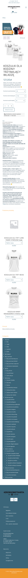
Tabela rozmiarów (6, 123)
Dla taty (8, 385)
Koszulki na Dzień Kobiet (13, 458)
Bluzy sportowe (8, 356)
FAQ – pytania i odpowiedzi (12, 524)
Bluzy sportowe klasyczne (12, 358)
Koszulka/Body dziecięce (11, 387)
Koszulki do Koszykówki (11, 416)
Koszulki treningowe (10, 436)
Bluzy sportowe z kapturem (12, 363)
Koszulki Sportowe (9, 397)
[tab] (14, 120)
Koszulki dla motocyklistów (12, 407)
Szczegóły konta (9, 560)
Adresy (7, 558)
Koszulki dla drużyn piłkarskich (13, 404)
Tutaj (4, 204)
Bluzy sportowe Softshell (11, 361)
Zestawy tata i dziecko (11, 395)
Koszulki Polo (9, 431)
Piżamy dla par (9, 375)
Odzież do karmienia (9, 468)
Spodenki (8, 349)
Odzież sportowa (8, 477)
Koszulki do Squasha (11, 426)
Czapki (7, 344)
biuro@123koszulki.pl (14, 2)
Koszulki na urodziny (12, 460)
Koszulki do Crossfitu (11, 412)
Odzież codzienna (9, 449)
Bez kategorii (8, 354)
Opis (3, 120)
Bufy (7, 341)
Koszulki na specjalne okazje (12, 453)
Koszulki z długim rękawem (12, 444)
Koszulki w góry (9, 439)
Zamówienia (8, 555)
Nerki (7, 346)
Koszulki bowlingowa (11, 402)
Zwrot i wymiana (9, 516)
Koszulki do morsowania (11, 419)
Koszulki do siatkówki (11, 424)
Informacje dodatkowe (7, 122)
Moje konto (8, 552)
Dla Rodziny (7, 378)
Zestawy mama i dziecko (11, 392)
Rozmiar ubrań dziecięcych (9, 95)
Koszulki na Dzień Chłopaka (14, 455)
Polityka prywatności (10, 521)
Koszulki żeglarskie (10, 446)
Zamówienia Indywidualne (12, 366)
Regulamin (8, 510)
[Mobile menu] (26, 7)
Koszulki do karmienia (11, 475)
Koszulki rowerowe (10, 434)
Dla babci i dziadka (10, 380)
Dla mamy (8, 382)
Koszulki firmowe (10, 451)
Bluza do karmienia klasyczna (12, 470)
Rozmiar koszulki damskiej (9, 91)
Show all (23, 38)
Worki (7, 351)
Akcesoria (7, 339)
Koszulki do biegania (10, 409)
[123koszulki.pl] (14, 7)
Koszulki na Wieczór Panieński (14, 465)
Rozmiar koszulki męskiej (8, 100)
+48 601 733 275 (14, 1)
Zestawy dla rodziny (10, 390)
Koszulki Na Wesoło (10, 429)
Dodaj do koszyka (9, 109)
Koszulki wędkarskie (10, 441)
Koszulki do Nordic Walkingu (12, 421)
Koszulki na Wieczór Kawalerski (15, 463)
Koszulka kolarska (10, 399)
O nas (7, 518)
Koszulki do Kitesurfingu (11, 414)
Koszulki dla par (9, 373)
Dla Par (6, 368)
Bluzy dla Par (9, 370)
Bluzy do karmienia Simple (12, 472)
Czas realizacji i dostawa (11, 513)
